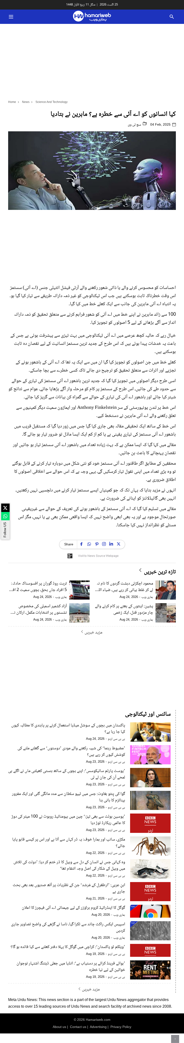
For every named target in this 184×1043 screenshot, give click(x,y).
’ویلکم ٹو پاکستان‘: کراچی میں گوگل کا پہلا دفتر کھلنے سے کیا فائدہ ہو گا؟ (68, 947)
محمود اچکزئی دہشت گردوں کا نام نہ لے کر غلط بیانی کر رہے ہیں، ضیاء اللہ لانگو (125, 586)
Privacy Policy (120, 1027)
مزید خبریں (93, 632)
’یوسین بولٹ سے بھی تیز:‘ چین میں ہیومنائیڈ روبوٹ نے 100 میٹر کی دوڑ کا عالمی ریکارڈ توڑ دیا (68, 820)
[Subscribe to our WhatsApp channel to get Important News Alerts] (5, 516)
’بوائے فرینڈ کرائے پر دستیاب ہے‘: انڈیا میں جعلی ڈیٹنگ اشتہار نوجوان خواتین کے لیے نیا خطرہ (71, 966)
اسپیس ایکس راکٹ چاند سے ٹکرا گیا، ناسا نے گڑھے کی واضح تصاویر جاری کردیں (68, 927)
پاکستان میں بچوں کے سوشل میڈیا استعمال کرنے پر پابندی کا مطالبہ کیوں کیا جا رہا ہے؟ (68, 728)
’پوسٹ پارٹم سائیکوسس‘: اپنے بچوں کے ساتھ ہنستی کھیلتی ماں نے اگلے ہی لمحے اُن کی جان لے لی (66, 774)
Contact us (78, 1027)
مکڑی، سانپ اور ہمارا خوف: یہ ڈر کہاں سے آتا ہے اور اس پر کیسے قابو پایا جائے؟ (68, 842)
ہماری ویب (147, 597)
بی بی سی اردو (116, 739)
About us (59, 1027)
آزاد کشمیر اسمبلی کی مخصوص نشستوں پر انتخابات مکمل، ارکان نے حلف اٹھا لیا (39, 609)
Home (12, 102)
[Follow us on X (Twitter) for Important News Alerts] (5, 508)
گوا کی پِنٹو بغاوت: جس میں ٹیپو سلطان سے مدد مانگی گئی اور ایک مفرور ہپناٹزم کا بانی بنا (68, 797)
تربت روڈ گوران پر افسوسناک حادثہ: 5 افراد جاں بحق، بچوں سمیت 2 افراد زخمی (37, 586)
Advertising (98, 1027)
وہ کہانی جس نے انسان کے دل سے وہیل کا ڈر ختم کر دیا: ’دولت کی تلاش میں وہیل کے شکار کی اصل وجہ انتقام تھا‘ (69, 865)
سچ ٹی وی (135, 125)
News (25, 102)
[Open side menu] (10, 16)
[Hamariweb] (92, 17)
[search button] (171, 16)
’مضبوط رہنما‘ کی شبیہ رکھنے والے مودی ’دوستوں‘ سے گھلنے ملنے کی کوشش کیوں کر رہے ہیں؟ (71, 751)
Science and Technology (51, 102)
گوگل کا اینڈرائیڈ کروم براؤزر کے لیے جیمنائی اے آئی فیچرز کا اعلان (73, 908)
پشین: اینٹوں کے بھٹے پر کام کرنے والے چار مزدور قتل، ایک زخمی (124, 609)
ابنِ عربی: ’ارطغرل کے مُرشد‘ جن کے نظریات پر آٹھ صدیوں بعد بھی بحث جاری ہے (69, 888)
